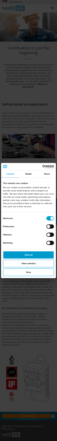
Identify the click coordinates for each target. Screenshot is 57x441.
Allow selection (28, 263)
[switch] (50, 226)
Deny (28, 272)
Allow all (28, 255)
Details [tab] (28, 174)
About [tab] (47, 174)
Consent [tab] (10, 174)
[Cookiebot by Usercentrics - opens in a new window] (42, 166)
